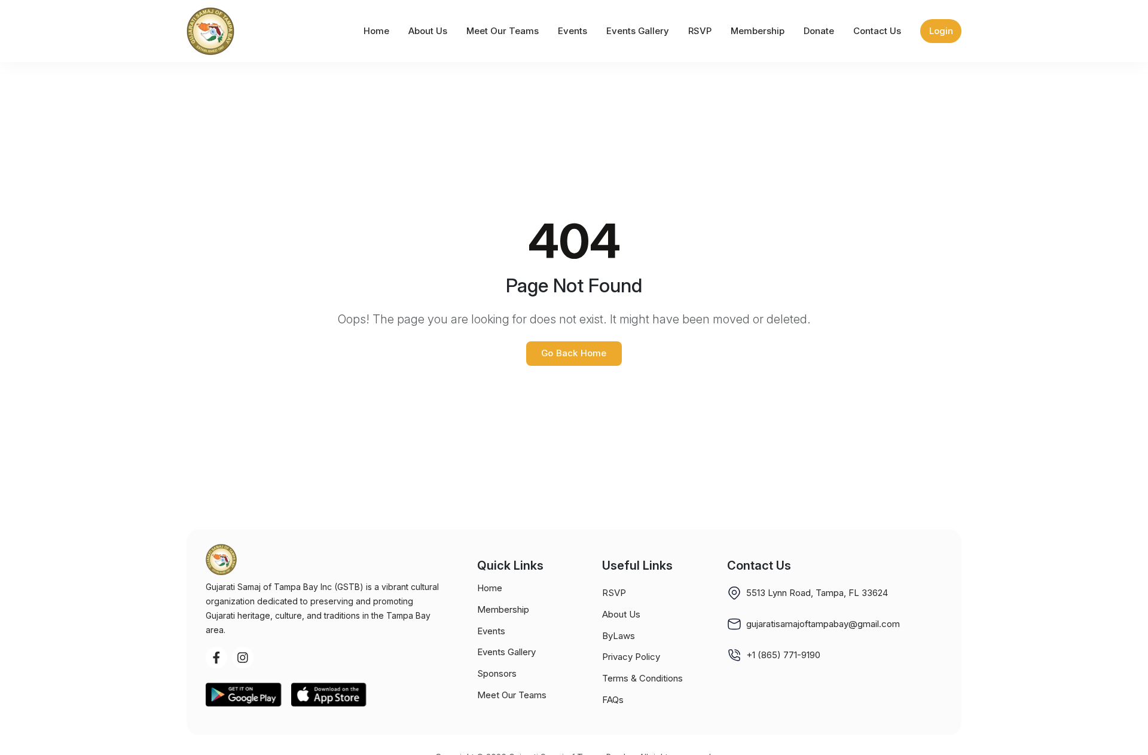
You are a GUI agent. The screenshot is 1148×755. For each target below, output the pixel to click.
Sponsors (497, 673)
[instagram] (243, 657)
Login (941, 30)
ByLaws (618, 635)
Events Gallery (637, 30)
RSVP (700, 30)
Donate (819, 30)
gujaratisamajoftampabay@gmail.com (823, 623)
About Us (427, 30)
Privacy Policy (631, 656)
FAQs (613, 699)
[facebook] (216, 657)
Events (572, 30)
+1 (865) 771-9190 (783, 655)
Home (376, 30)
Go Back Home (573, 353)
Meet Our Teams (502, 30)
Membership (757, 30)
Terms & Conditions (642, 678)
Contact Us (877, 30)
